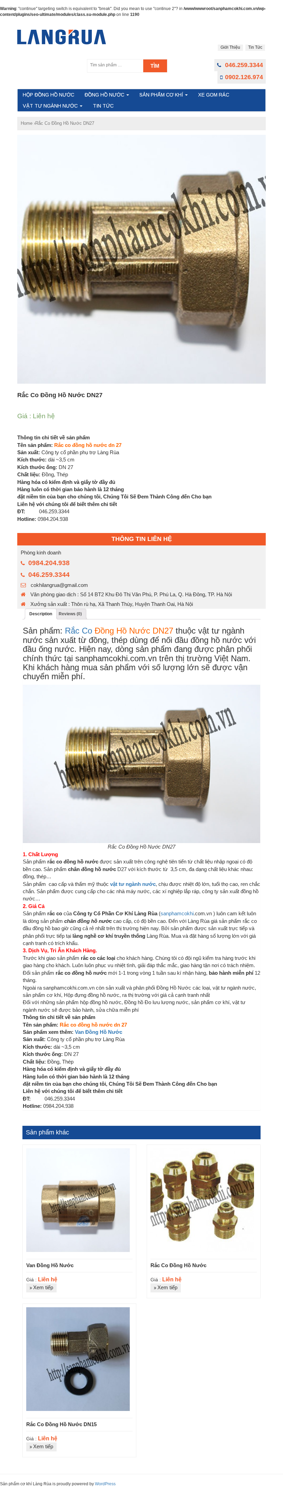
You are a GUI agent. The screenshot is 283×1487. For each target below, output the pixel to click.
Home (26, 123)
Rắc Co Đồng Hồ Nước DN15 (61, 1424)
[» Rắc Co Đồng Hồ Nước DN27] (61, 37)
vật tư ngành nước (133, 884)
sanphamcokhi (177, 913)
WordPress (105, 1483)
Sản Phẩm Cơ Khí (161, 94)
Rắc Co (78, 630)
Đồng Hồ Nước (105, 94)
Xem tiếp (43, 1287)
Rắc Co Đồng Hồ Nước (178, 1265)
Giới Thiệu (230, 47)
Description (40, 613)
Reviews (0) (70, 613)
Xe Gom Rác (213, 94)
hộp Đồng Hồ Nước (48, 94)
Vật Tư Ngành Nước (51, 106)
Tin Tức (255, 47)
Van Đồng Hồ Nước (98, 1032)
